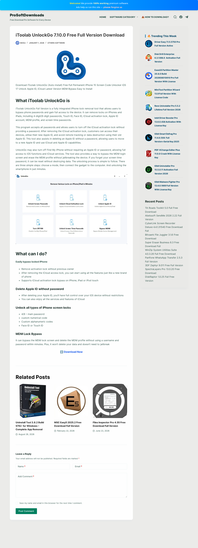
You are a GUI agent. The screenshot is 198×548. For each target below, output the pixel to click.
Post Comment (26, 511)
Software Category (122, 17)
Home (102, 17)
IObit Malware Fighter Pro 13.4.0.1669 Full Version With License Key (167, 186)
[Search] (175, 17)
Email (78, 466)
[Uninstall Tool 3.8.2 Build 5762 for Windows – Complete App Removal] (33, 401)
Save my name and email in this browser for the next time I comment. (50, 503)
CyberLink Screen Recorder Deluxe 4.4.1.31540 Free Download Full (164, 227)
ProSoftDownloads (27, 15)
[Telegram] (186, 17)
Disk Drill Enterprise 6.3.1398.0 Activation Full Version (167, 58)
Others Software (56, 43)
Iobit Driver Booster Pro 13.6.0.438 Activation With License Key (168, 122)
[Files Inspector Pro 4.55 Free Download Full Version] (110, 401)
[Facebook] (180, 17)
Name (21, 466)
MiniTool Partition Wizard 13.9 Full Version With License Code (167, 93)
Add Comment (26, 476)
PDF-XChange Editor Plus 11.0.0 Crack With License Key (167, 154)
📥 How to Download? (155, 17)
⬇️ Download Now (71, 351)
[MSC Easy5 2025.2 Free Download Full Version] (71, 401)
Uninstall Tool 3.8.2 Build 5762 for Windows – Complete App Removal (30, 426)
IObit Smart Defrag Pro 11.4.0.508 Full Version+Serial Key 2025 (167, 138)
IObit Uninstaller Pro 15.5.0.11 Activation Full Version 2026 (166, 170)
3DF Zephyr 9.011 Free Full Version (164, 265)
